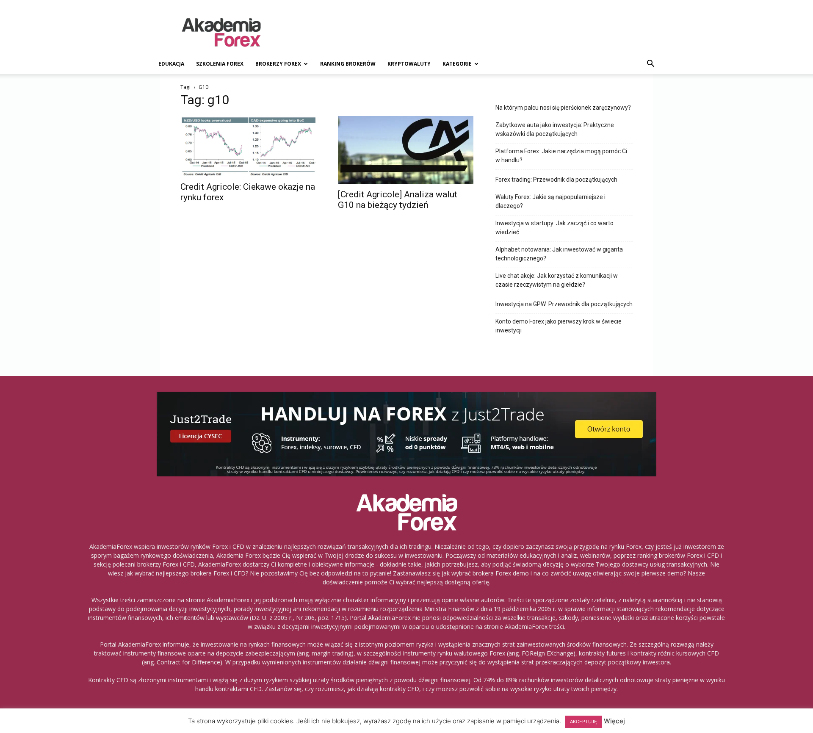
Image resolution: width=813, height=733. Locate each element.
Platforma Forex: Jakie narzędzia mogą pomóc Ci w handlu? (561, 155)
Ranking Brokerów (348, 63)
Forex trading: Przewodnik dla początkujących (556, 179)
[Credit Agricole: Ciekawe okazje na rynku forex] (249, 146)
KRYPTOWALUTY (409, 63)
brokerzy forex (278, 63)
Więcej (614, 721)
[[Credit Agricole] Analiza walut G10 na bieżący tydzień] (406, 150)
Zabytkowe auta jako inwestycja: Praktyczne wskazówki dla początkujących (554, 129)
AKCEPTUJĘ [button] (583, 722)
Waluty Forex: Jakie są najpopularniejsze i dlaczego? (550, 201)
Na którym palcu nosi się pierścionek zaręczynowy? (563, 107)
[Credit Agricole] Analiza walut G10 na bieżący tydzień (397, 199)
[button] (650, 65)
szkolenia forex (219, 63)
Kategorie (457, 63)
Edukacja (171, 63)
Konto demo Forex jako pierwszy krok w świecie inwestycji (558, 326)
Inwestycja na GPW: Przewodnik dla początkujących (564, 304)
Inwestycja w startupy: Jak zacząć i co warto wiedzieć (554, 227)
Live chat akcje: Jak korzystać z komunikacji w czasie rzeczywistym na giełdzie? (556, 280)
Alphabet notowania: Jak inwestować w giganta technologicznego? (559, 254)
